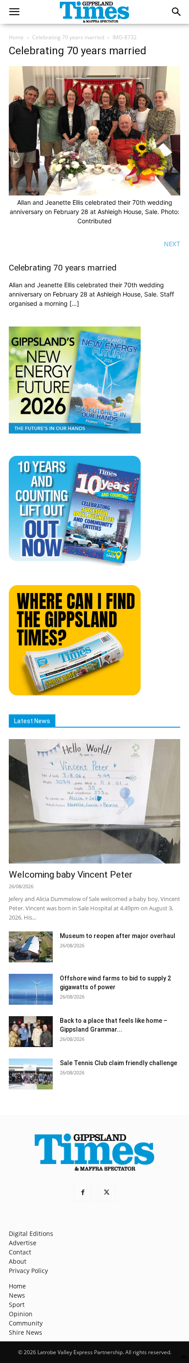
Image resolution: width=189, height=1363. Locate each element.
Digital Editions (31, 1233)
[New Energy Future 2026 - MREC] (75, 434)
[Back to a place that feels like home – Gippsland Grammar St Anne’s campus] (31, 1031)
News (17, 1295)
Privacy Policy (28, 1270)
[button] (14, 12)
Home (16, 37)
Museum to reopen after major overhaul (117, 935)
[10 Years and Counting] (75, 563)
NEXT (172, 244)
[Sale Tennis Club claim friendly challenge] (31, 1074)
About (17, 1261)
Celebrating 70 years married (68, 37)
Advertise (22, 1243)
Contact (20, 1252)
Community (26, 1323)
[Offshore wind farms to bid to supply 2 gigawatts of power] (31, 989)
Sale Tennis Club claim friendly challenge (118, 1062)
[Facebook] (82, 1193)
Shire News (25, 1332)
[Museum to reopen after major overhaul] (31, 946)
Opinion (21, 1314)
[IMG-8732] (94, 193)
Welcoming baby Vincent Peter (70, 874)
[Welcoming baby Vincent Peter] (94, 801)
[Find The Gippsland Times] (75, 693)
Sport (17, 1304)
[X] (106, 1193)
